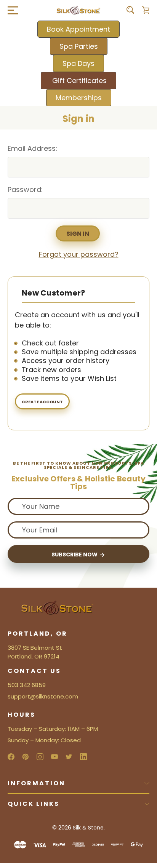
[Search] (130, 10)
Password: (25, 189)
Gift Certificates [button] (78, 80)
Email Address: (32, 148)
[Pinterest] (25, 756)
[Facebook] (11, 756)
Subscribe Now (75, 554)
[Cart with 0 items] (145, 10)
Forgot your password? (79, 254)
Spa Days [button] (78, 63)
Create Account (42, 402)
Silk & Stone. (89, 827)
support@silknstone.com (43, 696)
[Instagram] (40, 756)
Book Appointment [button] (78, 29)
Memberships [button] (79, 97)
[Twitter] (69, 756)
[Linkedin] (83, 756)
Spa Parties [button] (78, 46)
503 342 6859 (27, 685)
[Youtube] (54, 756)
